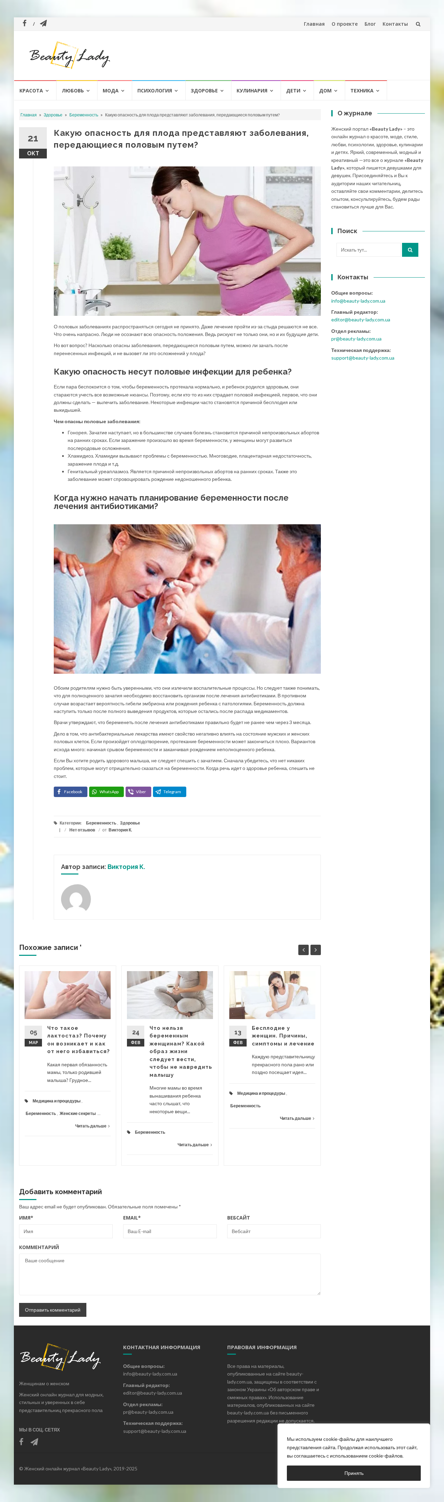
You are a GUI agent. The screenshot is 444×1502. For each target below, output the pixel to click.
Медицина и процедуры (56, 1100)
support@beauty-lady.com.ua (362, 358)
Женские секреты (78, 1113)
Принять (354, 1473)
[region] (354, 1455)
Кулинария (252, 90)
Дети (293, 90)
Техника (362, 90)
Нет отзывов (82, 829)
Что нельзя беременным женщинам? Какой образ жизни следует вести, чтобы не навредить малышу (181, 1051)
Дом (325, 90)
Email (132, 1217)
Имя (26, 1217)
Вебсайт (238, 1217)
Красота (31, 90)
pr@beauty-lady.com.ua (356, 339)
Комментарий (39, 1247)
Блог (370, 23)
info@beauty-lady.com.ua (358, 301)
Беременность (83, 114)
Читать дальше (90, 1125)
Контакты (395, 23)
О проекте (345, 23)
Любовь (73, 90)
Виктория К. (120, 829)
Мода (111, 90)
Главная (314, 23)
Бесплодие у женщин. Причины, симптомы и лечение (283, 1036)
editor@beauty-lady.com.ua (360, 319)
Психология (154, 90)
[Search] (410, 250)
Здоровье (204, 90)
